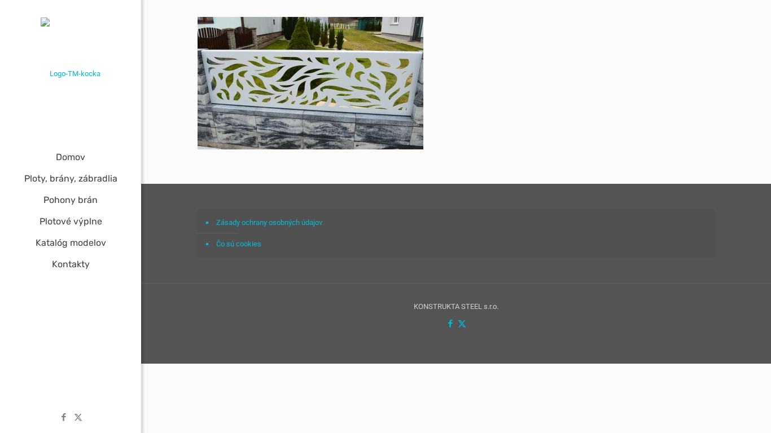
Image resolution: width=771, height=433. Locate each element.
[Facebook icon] (64, 417)
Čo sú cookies (238, 244)
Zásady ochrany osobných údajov (269, 222)
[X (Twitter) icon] (78, 417)
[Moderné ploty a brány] (70, 73)
